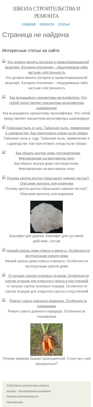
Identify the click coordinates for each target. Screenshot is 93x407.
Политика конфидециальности (22, 395)
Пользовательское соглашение (34, 390)
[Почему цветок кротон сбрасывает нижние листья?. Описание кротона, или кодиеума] (46, 183)
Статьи (64, 23)
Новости (47, 23)
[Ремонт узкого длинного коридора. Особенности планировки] (46, 305)
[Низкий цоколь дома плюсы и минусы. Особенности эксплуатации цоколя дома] (46, 255)
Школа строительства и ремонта (46, 12)
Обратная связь (14, 401)
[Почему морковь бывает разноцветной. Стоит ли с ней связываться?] (46, 353)
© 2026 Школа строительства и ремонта (27, 385)
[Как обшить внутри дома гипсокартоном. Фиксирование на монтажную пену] (46, 158)
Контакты (11, 390)
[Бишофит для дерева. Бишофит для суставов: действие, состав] (46, 230)
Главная (29, 23)
